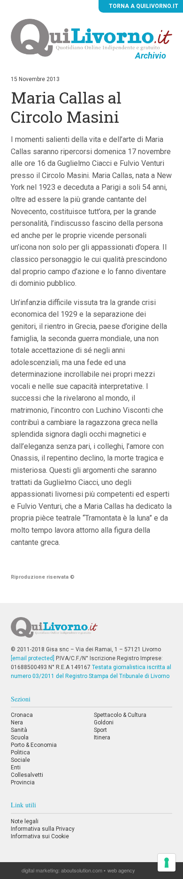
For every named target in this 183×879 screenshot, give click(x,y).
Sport (100, 730)
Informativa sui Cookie (40, 836)
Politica (20, 752)
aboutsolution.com (81, 870)
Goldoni (104, 722)
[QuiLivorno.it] (91, 631)
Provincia (23, 782)
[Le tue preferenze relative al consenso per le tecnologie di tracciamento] (166, 863)
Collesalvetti (27, 775)
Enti (16, 767)
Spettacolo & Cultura (120, 715)
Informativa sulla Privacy (43, 829)
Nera (17, 722)
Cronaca (22, 715)
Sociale (20, 760)
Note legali (24, 821)
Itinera (102, 737)
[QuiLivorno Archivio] (91, 37)
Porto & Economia (34, 745)
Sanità (19, 730)
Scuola (20, 737)
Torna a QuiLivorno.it (142, 6)
